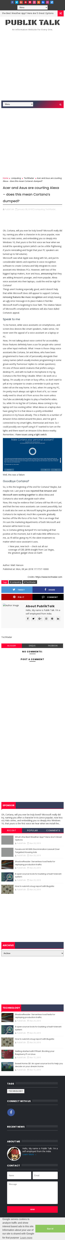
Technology (16, 1091)
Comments (53, 830)
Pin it (21, 597)
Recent (11, 830)
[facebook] (12, 2)
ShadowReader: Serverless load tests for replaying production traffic (35, 863)
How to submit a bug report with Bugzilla (34, 886)
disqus (32, 645)
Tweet (21, 590)
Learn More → (29, 1154)
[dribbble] (34, 2)
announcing (46, 273)
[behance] (43, 2)
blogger (11, 645)
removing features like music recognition (23, 297)
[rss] (38, 2)
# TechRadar (30, 582)
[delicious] (51, 2)
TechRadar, (51, 209)
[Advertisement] (32, 66)
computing (16, 178)
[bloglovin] (29, 2)
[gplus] (21, 2)
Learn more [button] (26, 1237)
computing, (40, 209)
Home (5, 178)
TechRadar (29, 178)
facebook (53, 645)
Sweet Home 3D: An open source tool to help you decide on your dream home (39, 1065)
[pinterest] (25, 2)
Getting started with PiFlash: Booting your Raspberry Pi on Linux (34, 1053)
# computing (15, 582)
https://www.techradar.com (49, 576)
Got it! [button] (50, 1229)
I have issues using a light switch (31, 434)
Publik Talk (32, 23)
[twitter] (16, 2)
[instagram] (47, 2)
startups (56, 13)
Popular (32, 830)
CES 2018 (25, 549)
